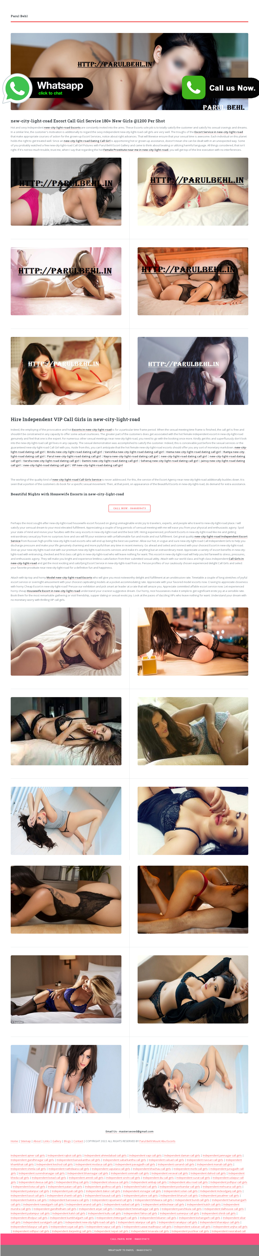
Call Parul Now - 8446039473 (129, 1239)
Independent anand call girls (84, 1204)
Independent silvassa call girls (110, 1182)
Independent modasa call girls (94, 1164)
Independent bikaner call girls (158, 1218)
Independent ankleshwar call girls (163, 1204)
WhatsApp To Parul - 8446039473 (130, 1250)
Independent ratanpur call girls (137, 1222)
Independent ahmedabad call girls (105, 1155)
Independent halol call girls (140, 1186)
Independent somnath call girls (130, 1173)
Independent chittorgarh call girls (117, 1218)
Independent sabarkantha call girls (124, 1160)
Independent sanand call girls (176, 1164)
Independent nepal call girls (111, 1231)
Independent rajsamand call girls (112, 1200)
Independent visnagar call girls (142, 1191)
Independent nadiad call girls (122, 1204)
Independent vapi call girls (145, 1155)
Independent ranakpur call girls (178, 1222)
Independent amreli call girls (86, 1178)
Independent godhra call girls (103, 1186)
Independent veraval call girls (170, 1173)
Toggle (7, 7)
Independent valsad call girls (166, 1160)
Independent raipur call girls (103, 1226)
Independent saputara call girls (111, 1169)
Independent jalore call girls (141, 1195)
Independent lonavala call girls (150, 1231)
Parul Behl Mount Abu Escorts (157, 1141)
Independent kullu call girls (104, 1213)
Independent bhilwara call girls (154, 1200)
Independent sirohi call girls (123, 1178)
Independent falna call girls (140, 1213)
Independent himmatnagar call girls (137, 1209)
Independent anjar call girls (96, 1209)
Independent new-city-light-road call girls (90, 1222)
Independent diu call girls (158, 1178)
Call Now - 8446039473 (129, 508)
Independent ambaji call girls (149, 1182)
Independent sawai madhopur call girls (148, 1226)
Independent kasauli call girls (103, 1195)
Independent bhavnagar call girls (87, 1173)
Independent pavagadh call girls (135, 1164)
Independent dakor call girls (103, 1191)
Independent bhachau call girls (152, 1169)
